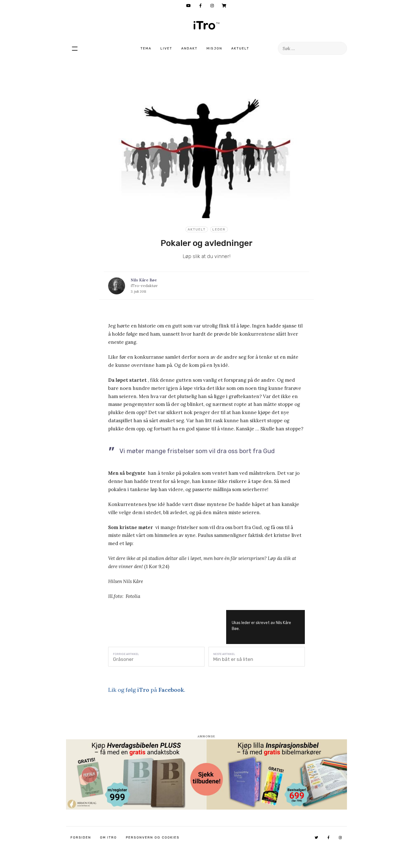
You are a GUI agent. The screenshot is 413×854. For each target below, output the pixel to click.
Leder (219, 229)
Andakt (189, 48)
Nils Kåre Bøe (144, 280)
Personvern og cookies (153, 837)
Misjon (214, 48)
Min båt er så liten (233, 659)
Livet (166, 48)
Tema (145, 48)
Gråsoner (123, 659)
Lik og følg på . (146, 689)
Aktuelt (240, 48)
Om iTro (108, 837)
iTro (206, 25)
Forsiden (81, 837)
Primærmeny (74, 48)
